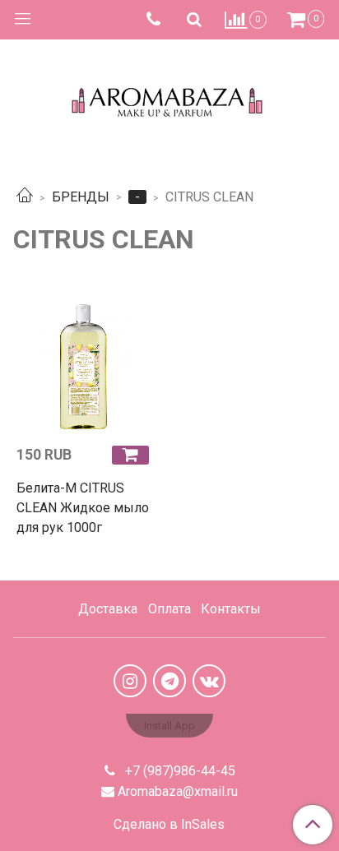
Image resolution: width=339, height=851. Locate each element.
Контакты (231, 609)
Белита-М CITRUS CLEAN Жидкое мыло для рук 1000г (82, 507)
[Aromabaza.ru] (170, 98)
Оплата (169, 609)
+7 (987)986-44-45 (178, 771)
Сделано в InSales (169, 824)
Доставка (107, 609)
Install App (169, 725)
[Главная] (24, 197)
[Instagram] (130, 680)
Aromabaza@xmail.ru (178, 791)
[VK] (209, 680)
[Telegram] (169, 680)
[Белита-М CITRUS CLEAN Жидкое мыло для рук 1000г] (84, 363)
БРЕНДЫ (80, 197)
